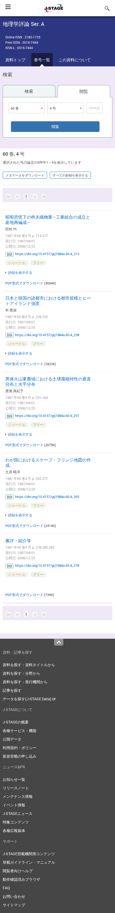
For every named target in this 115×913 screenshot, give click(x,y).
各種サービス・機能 (19, 730)
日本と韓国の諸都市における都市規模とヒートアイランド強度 (48, 300)
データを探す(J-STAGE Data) (27, 698)
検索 (29, 91)
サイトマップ (14, 904)
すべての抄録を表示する (70, 175)
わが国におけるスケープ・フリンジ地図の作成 (48, 462)
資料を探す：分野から (21, 673)
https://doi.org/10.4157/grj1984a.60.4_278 (47, 565)
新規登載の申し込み (19, 756)
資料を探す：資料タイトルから (29, 664)
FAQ (6, 887)
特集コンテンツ (16, 821)
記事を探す (12, 690)
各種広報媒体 (14, 830)
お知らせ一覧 (14, 779)
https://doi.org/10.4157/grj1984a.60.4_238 (47, 334)
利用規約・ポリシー (19, 747)
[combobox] (26, 108)
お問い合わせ (14, 896)
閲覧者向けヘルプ (18, 870)
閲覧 (83, 91)
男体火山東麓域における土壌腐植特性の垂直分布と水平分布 (48, 381)
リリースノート (16, 787)
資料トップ (15, 59)
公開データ (12, 739)
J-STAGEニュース (17, 813)
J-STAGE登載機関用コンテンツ (29, 853)
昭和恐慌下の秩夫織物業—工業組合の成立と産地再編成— (47, 219)
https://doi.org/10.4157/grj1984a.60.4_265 (47, 496)
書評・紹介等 (18, 541)
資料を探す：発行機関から (25, 681)
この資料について (75, 59)
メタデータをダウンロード (25, 175)
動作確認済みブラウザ (21, 879)
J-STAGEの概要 (16, 722)
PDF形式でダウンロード (24, 283)
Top (58, 642)
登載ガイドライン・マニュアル (29, 862)
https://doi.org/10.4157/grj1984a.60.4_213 (47, 253)
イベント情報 (14, 804)
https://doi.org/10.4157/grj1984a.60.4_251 (47, 415)
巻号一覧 (42, 59)
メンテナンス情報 (18, 796)
